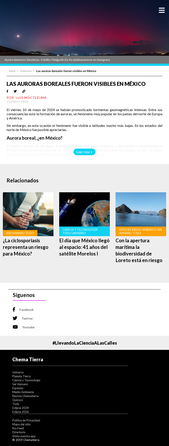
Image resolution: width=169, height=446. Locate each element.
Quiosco (17, 400)
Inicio (12, 71)
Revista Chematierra (25, 396)
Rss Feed (18, 428)
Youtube (28, 327)
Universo (25, 71)
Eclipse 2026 (20, 412)
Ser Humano (20, 384)
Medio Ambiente (23, 392)
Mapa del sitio (21, 424)
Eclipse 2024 (20, 408)
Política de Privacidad (26, 420)
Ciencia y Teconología (26, 380)
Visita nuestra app (24, 436)
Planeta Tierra (21, 376)
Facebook (26, 309)
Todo (15, 404)
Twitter (27, 318)
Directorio (19, 432)
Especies (17, 388)
